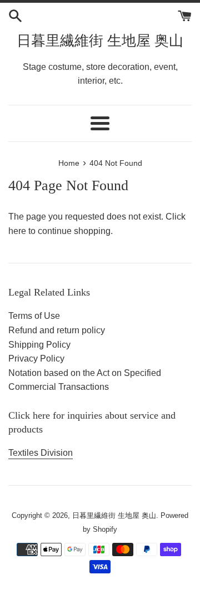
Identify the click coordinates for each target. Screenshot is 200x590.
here (17, 231)
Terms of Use (34, 316)
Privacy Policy (36, 358)
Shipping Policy (39, 344)
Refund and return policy (56, 330)
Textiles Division (40, 452)
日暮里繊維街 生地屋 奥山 (100, 41)
